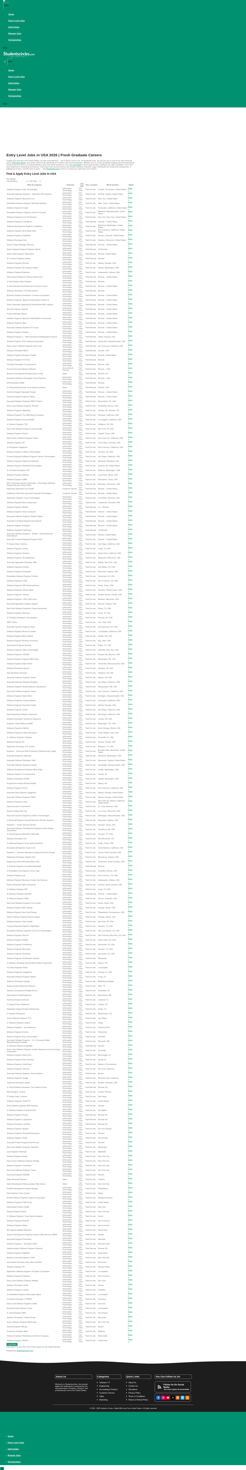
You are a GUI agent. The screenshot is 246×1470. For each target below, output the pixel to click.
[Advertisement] (70, 128)
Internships (13, 27)
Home (11, 14)
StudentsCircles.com (25, 1351)
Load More (11, 1344)
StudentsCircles (52, 169)
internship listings (19, 163)
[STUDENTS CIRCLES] (14, 1)
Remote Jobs (14, 33)
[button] (5, 48)
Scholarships (14, 40)
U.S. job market (75, 165)
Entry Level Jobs (16, 21)
